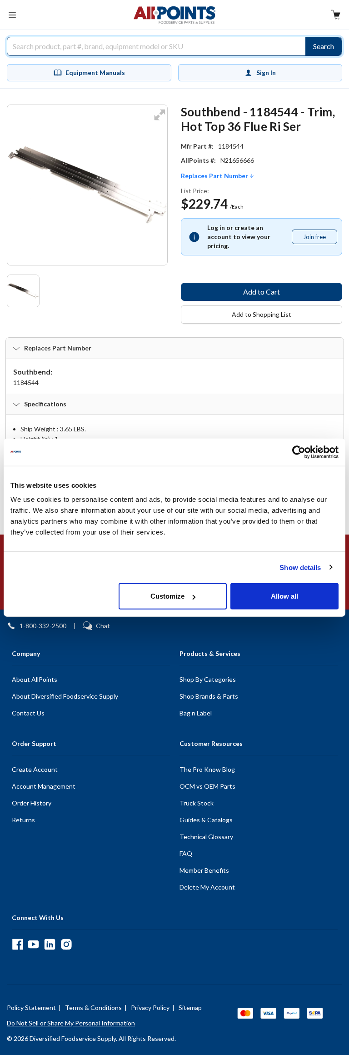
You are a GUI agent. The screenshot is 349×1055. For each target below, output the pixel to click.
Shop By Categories (207, 679)
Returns (23, 820)
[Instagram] (66, 944)
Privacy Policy (150, 1007)
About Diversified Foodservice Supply (65, 696)
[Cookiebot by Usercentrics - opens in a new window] (299, 452)
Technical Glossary (206, 836)
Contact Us (28, 713)
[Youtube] (33, 944)
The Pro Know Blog (207, 769)
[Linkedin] (49, 944)
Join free (320, 238)
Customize (167, 596)
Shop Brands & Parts (208, 696)
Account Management (43, 786)
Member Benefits (204, 870)
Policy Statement (31, 1007)
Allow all (284, 596)
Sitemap (190, 1007)
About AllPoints (34, 679)
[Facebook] (17, 944)
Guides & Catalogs (206, 820)
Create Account (35, 769)
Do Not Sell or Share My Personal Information (71, 1023)
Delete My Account (207, 887)
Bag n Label (195, 713)
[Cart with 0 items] (335, 16)
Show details (300, 567)
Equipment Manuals (95, 72)
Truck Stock (196, 803)
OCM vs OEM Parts (207, 786)
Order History (31, 803)
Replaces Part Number (215, 176)
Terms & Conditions (93, 1007)
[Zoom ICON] (159, 121)
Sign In (266, 72)
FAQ (185, 853)
